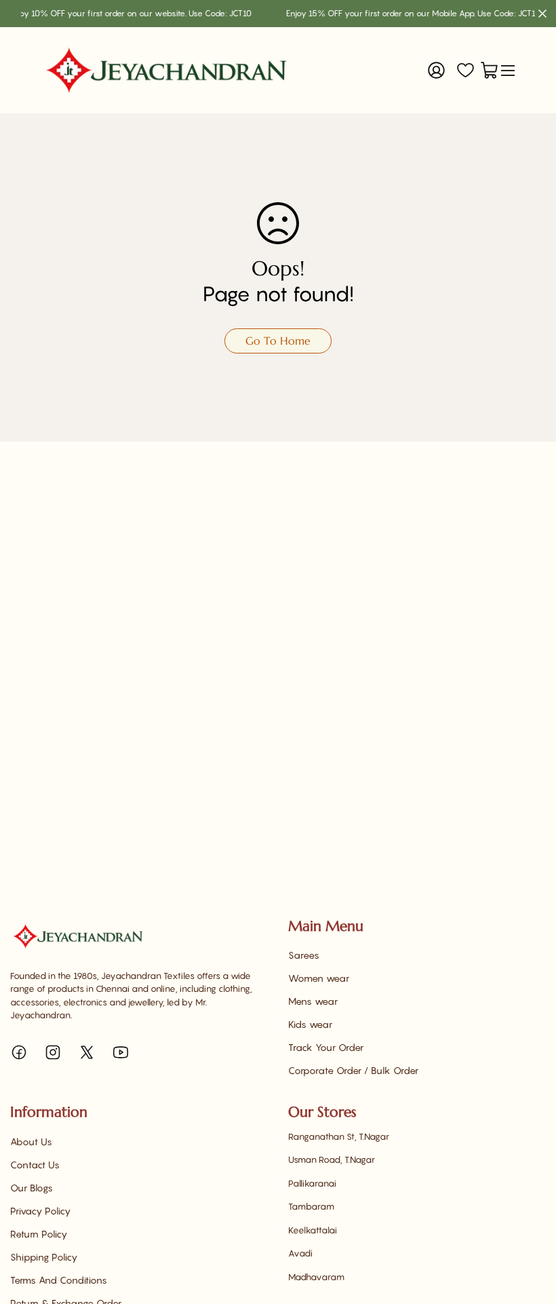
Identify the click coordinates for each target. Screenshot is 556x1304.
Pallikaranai (312, 1183)
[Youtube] (121, 1052)
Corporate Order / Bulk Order (353, 1070)
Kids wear (310, 1024)
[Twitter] (87, 1052)
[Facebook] (19, 1052)
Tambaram (311, 1206)
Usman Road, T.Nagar (331, 1159)
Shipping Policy (43, 1257)
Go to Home (278, 340)
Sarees (303, 955)
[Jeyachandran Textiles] (166, 70)
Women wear (318, 978)
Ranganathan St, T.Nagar (338, 1136)
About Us (31, 1141)
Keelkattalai (312, 1230)
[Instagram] (53, 1052)
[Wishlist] (465, 70)
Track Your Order (325, 1047)
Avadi (300, 1253)
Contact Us (35, 1164)
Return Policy (38, 1234)
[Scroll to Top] (529, 1230)
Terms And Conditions (58, 1280)
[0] (489, 70)
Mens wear (313, 1001)
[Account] (436, 70)
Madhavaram (316, 1276)
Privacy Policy (40, 1210)
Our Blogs (31, 1187)
